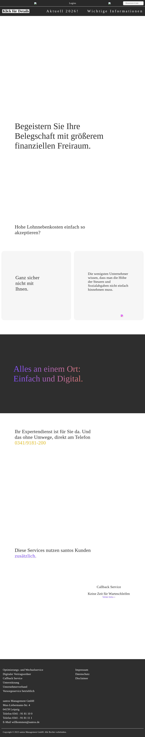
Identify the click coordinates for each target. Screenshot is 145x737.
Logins (72, 3)
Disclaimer (81, 678)
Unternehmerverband (15, 686)
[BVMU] (109, 3)
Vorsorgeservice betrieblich (18, 690)
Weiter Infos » (36, 597)
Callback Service (12, 678)
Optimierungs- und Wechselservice (23, 669)
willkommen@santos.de (26, 722)
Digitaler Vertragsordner (17, 674)
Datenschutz (82, 674)
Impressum (81, 669)
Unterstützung (11, 682)
